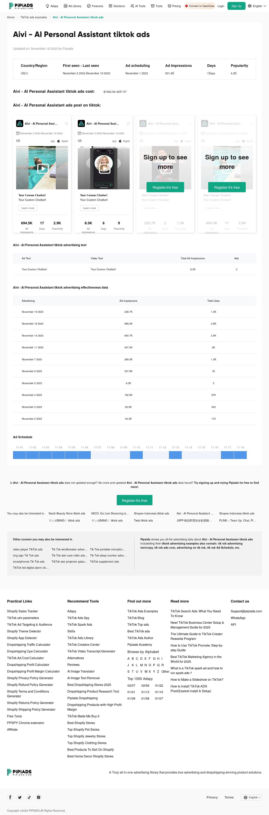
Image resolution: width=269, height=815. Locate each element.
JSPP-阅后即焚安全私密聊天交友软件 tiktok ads (198, 520)
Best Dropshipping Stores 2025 (89, 684)
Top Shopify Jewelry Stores (86, 736)
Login (220, 6)
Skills (71, 631)
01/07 (159, 698)
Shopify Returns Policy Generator (30, 702)
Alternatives (75, 658)
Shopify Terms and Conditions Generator (28, 693)
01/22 (159, 685)
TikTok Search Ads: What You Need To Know (196, 613)
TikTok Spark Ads (79, 624)
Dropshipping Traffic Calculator (28, 644)
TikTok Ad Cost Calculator (25, 658)
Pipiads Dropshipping (82, 698)
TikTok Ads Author (140, 638)
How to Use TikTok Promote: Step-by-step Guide (197, 647)
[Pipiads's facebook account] (10, 797)
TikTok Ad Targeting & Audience (29, 624)
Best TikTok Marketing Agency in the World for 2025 (196, 659)
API (233, 624)
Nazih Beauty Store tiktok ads (67, 513)
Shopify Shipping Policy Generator (31, 709)
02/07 (131, 685)
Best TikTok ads (138, 631)
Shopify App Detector (22, 638)
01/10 (159, 692)
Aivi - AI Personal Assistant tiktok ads (198, 513)
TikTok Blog (135, 617)
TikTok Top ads (138, 624)
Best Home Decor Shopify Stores (90, 756)
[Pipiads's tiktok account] (29, 797)
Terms (229, 797)
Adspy (71, 611)
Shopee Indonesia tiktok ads (151, 513)
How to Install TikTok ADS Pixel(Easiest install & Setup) (191, 688)
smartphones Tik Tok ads (29, 561)
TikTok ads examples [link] (34, 17)
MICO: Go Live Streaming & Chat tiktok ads (112, 513)
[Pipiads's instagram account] (38, 797)
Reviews (73, 664)
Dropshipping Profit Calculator (28, 664)
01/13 (145, 692)
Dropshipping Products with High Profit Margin (94, 707)
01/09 (131, 698)
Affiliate (12, 729)
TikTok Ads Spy (78, 617)
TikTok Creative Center (83, 644)
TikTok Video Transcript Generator (91, 651)
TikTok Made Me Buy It (83, 716)
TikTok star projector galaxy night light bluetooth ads (71, 561)
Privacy (212, 797)
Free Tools (14, 716)
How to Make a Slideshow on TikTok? (197, 679)
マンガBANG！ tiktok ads (64, 520)
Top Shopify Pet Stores (83, 729)
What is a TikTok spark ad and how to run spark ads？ (197, 670)
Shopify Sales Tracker (22, 611)
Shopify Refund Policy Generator (30, 684)
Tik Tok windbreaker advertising (71, 549)
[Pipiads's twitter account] (20, 797)
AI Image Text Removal (83, 678)
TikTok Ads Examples (142, 611)
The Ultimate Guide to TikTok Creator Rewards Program (197, 636)
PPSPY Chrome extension (25, 722)
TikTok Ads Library (80, 638)
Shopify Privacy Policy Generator (30, 678)
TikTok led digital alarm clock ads (32, 567)
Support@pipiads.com (246, 611)
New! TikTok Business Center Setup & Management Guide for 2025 (197, 624)
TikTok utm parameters (23, 617)
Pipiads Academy (139, 644)
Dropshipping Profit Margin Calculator (33, 671)
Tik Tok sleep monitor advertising (109, 555)
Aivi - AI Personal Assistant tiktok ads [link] (78, 17)
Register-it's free (165, 187)
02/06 (145, 685)
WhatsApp (238, 617)
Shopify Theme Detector (24, 631)
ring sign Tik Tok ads (26, 555)
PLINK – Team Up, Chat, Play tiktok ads (240, 520)
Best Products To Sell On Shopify (90, 749)
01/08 (145, 698)
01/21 (131, 692)
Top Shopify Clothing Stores (87, 742)
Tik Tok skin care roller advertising (71, 555)
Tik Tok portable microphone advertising (109, 549)
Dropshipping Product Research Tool (93, 691)
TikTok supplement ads (104, 561)
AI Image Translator (81, 671)
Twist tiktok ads (143, 520)
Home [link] (11, 17)
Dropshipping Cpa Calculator (27, 651)
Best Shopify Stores (81, 722)
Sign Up (236, 6)
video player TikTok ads (28, 549)
